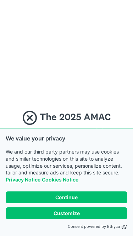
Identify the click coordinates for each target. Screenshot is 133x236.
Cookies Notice (60, 180)
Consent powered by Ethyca (94, 226)
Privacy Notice (23, 180)
